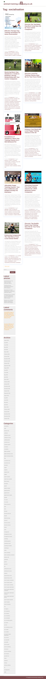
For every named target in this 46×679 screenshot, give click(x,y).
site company (6, 653)
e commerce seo (7, 460)
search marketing (7, 604)
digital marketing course (8, 453)
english (5, 474)
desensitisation (10, 54)
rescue (15, 261)
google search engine (8, 495)
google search (6, 492)
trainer (5, 658)
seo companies (7, 611)
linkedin (5, 515)
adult (5, 428)
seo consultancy (7, 615)
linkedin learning (7, 518)
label (5, 506)
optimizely (6, 559)
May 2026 (6, 347)
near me (34, 96)
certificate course (7, 435)
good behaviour (17, 101)
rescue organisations (33, 217)
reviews (26, 47)
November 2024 (7, 388)
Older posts (7, 266)
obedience (33, 46)
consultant (6, 446)
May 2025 (6, 374)
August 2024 (6, 395)
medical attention (8, 259)
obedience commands (29, 152)
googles (5, 497)
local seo (5, 520)
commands (14, 160)
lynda (5, 529)
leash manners (34, 214)
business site (6, 430)
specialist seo (6, 655)
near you (29, 46)
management (6, 531)
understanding (7, 109)
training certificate (7, 665)
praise (11, 164)
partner (5, 561)
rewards (15, 164)
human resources (7, 504)
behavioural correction (9, 98)
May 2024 (6, 402)
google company (7, 488)
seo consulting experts (8, 620)
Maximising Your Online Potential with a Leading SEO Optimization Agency (9, 291)
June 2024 (6, 400)
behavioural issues (28, 45)
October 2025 (6, 363)
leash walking (37, 151)
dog (17, 161)
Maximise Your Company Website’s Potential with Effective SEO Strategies (8, 301)
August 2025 (6, 367)
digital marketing (7, 451)
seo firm (5, 624)
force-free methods (33, 213)
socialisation (18, 55)
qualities (14, 55)
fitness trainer (6, 481)
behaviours (35, 94)
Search (5, 269)
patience (10, 55)
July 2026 (6, 342)
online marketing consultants (9, 554)
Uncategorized (11, 51)
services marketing (7, 651)
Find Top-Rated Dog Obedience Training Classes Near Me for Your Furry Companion (9, 327)
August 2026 (6, 340)
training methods (28, 50)
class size (29, 95)
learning (5, 511)
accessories (6, 426)
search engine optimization (9, 587)
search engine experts (8, 582)
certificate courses (7, 437)
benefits (15, 98)
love (5, 104)
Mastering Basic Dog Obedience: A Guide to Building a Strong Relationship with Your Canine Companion (12, 75)
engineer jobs (6, 472)
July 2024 (6, 397)
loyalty (8, 104)
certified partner (7, 439)
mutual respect (12, 104)
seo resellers (6, 631)
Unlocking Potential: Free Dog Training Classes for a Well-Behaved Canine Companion (31, 189)
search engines (7, 601)
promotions (11, 213)
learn (5, 508)
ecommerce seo (7, 462)
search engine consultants (9, 580)
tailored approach (32, 253)
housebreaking (28, 214)
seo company (6, 613)
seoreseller (6, 642)
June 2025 (6, 372)
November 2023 (7, 416)
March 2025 (6, 379)
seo (5, 606)
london (5, 527)
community (38, 211)
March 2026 (6, 351)
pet (4, 566)
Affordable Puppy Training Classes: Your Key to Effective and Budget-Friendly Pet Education (12, 189)
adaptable (7, 52)
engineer (5, 469)
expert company (7, 476)
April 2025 (6, 377)
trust (5, 167)
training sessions (28, 255)
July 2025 (6, 370)
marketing (6, 538)
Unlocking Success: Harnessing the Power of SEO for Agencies (8, 286)
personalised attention (33, 248)
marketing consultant (8, 545)
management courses (8, 536)
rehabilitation (10, 261)
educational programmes (14, 258)
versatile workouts (17, 214)
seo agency (6, 608)
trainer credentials (13, 165)
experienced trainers (13, 210)
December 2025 (7, 358)
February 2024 (7, 409)
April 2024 (6, 404)
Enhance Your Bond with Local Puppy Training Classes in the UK (33, 130)
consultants (6, 449)
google (5, 485)
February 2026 (7, 354)
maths (5, 550)
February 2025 (7, 381)
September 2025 (7, 365)
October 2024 (6, 390)
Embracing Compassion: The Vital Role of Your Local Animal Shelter (13, 236)
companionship (14, 100)
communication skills (36, 95)
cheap (10, 209)
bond (6, 54)
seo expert (6, 622)
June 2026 (6, 344)
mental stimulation (28, 96)
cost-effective (14, 209)
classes (10, 160)
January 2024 (6, 411)
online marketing (7, 552)
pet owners (15, 212)
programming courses (8, 577)
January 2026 (6, 356)
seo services (6, 637)
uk (4, 667)
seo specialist (6, 639)
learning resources (7, 513)
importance (17, 102)
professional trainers (33, 155)
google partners (7, 490)
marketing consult (7, 543)
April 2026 (6, 349)
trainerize (6, 660)
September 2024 (7, 393)
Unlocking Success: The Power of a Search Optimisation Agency (8, 282)
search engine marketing (8, 584)
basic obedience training (14, 52)
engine (5, 467)
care (9, 257)
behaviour (30, 94)
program (5, 573)
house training (31, 151)
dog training (27, 213)
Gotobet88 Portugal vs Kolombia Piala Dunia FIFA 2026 (9, 313)
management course (8, 534)
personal (5, 564)
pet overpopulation (15, 259)
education (6, 465)
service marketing (7, 646)
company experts (7, 444)
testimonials (33, 49)
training (37, 49)
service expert (6, 644)
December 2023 (7, 413)
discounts (6, 210)
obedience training (28, 98)
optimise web (6, 557)
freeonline (6, 483)
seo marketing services (8, 627)
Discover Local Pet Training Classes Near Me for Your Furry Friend (33, 75)
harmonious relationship (9, 102)
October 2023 (6, 418)
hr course (6, 499)
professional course (7, 568)
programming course (8, 575)
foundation (12, 101)
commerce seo (7, 442)
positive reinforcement (9, 105)
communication (8, 100)
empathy (15, 54)
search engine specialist (8, 599)
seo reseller (6, 629)
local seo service (7, 522)
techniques (38, 253)
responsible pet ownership (10, 262)
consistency (7, 101)
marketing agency (7, 541)
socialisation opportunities (30, 252)
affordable (7, 209)
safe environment (12, 106)
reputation (38, 46)
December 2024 (7, 386)
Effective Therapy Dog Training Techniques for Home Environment (12, 32)
